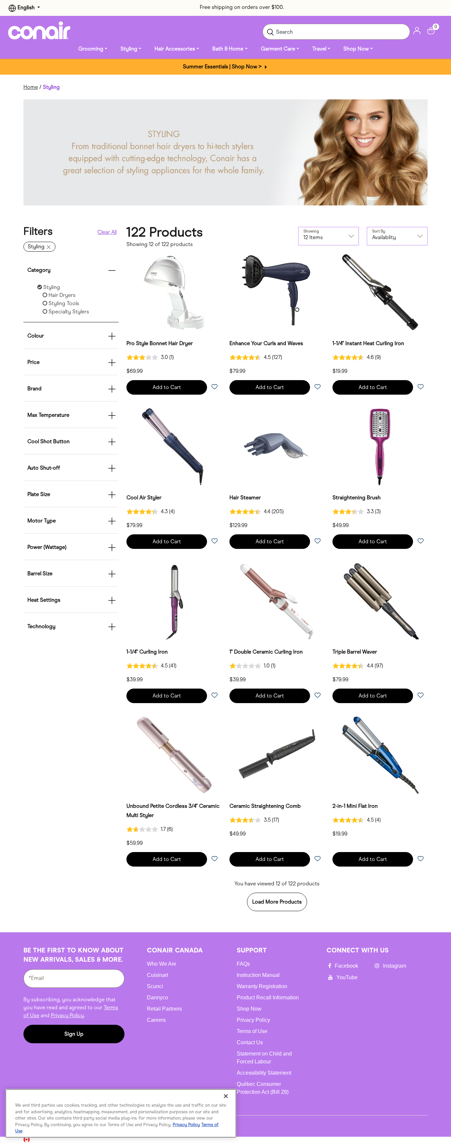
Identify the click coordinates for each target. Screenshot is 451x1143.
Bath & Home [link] (227, 49)
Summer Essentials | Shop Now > (223, 66)
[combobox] (336, 32)
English (26, 7)
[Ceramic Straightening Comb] (277, 755)
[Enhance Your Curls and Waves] (277, 292)
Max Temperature (48, 415)
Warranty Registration (262, 986)
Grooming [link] (90, 49)
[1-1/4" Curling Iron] (174, 600)
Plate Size (38, 494)
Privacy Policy (67, 1015)
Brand (34, 388)
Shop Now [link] (356, 49)
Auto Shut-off (43, 468)
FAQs (243, 964)
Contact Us (250, 1042)
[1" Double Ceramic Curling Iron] (277, 600)
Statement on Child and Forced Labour (264, 1057)
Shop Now (249, 1009)
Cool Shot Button (48, 441)
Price (33, 362)
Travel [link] (319, 49)
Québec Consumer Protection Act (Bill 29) (263, 1088)
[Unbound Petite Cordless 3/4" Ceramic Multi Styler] (174, 755)
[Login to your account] (417, 30)
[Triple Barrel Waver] (380, 600)
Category (39, 270)
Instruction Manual (258, 975)
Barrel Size (39, 573)
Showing (311, 231)
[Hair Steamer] (277, 446)
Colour (35, 336)
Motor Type (41, 521)
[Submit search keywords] (270, 32)
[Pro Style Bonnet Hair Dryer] (174, 292)
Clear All (107, 232)
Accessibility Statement (264, 1073)
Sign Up (74, 1034)
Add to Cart (167, 387)
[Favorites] (214, 387)
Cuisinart (157, 975)
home (30, 87)
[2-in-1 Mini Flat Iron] (380, 755)
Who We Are (161, 964)
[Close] (226, 1096)
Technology (41, 626)
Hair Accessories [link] (175, 49)
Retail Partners (164, 1009)
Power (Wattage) (46, 547)
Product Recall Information (268, 997)
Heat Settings (43, 600)
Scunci (155, 986)
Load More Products (277, 902)
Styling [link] (129, 49)
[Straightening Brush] (380, 446)
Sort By (378, 231)
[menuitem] (93, 49)
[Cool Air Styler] (174, 446)
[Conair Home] (39, 30)
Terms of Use (252, 1031)
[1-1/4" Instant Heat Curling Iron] (380, 292)
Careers (156, 1020)
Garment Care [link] (278, 49)
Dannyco (157, 997)
